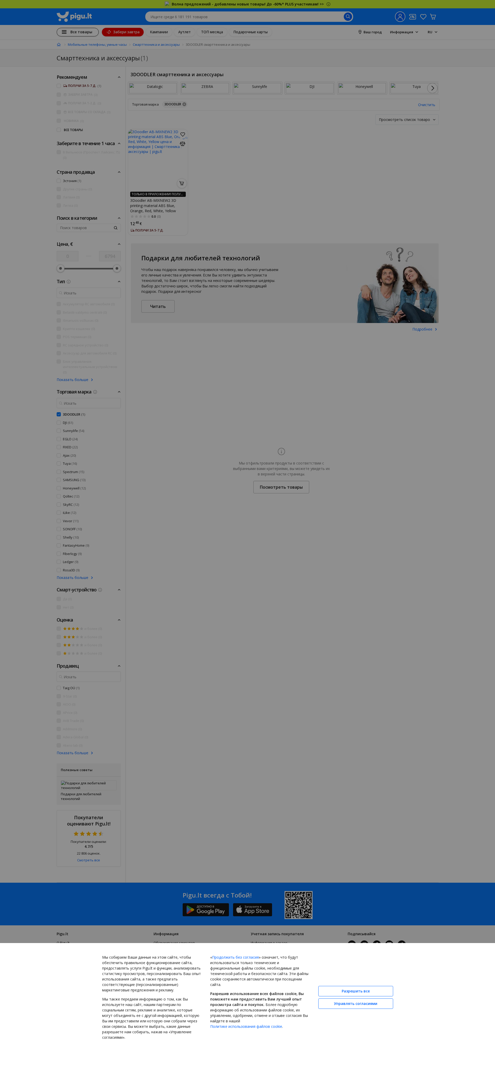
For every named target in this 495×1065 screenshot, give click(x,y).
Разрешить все (356, 991)
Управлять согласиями (355, 1003)
